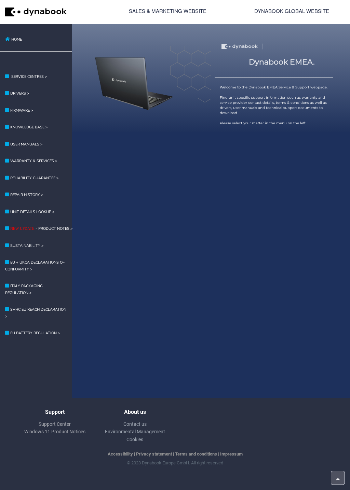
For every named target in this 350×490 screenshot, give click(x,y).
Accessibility (120, 454)
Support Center (55, 424)
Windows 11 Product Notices (54, 431)
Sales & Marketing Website (167, 10)
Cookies (134, 439)
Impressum (231, 454)
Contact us (135, 424)
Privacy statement (154, 454)
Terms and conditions (196, 454)
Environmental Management (135, 431)
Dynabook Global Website (291, 10)
